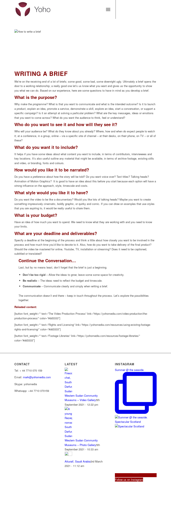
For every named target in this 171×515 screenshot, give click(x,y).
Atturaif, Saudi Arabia (78, 461)
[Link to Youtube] (141, 9)
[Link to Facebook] (122, 9)
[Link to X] (128, 9)
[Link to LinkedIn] (147, 9)
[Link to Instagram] (153, 9)
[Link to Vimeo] (135, 9)
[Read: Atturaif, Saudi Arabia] (68, 455)
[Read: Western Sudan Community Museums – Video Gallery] (68, 391)
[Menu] (108, 9)
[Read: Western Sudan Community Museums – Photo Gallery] (68, 436)
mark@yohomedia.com (37, 377)
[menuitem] (108, 9)
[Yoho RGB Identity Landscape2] (33, 9)
